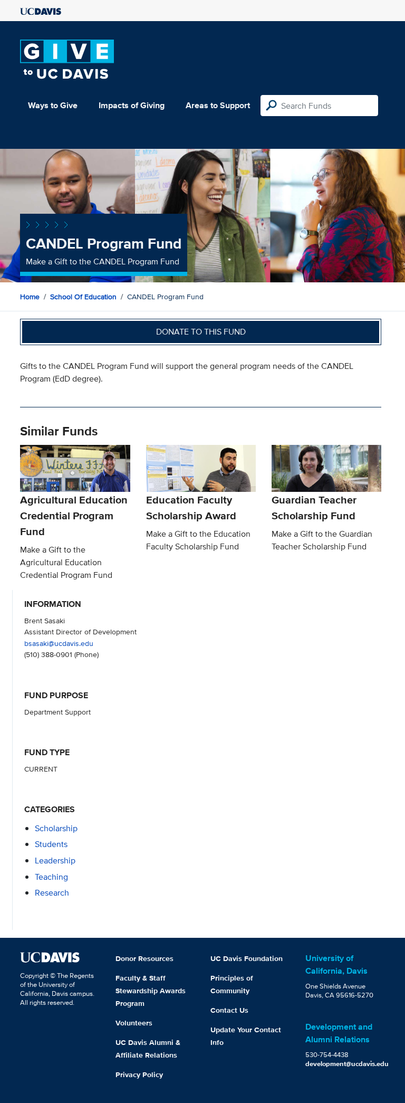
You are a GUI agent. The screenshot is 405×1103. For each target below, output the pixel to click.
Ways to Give (53, 105)
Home (30, 296)
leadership (55, 860)
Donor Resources (144, 958)
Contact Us (229, 1010)
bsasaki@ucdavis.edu (58, 643)
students (51, 844)
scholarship (56, 828)
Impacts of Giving (132, 105)
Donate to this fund (201, 332)
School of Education (83, 296)
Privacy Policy (139, 1074)
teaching (51, 877)
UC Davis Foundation (246, 958)
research (52, 893)
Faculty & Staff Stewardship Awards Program (150, 991)
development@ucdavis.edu (347, 1064)
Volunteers (133, 1023)
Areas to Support (218, 105)
